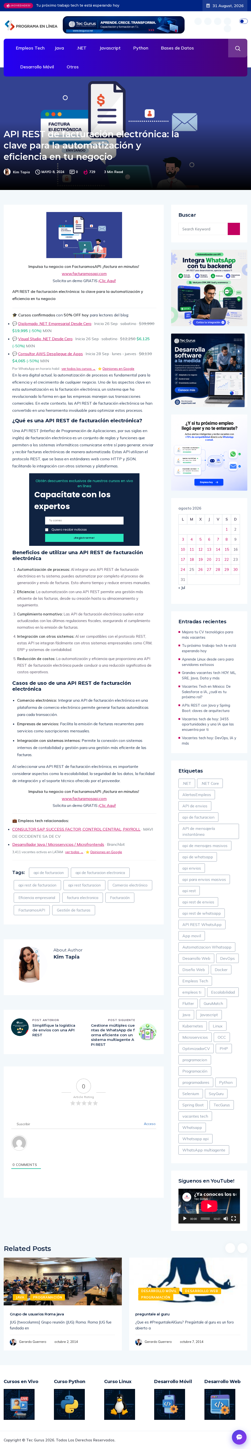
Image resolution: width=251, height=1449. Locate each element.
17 (183, 559)
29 (227, 569)
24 (183, 569)
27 (209, 569)
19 (200, 559)
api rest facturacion (84, 885)
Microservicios (195, 1037)
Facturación (120, 897)
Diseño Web (193, 969)
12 (200, 549)
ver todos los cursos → (79, 369)
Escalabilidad (223, 992)
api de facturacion (49, 872)
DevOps (227, 958)
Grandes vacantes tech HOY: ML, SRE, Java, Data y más (209, 675)
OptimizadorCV (196, 1048)
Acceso (149, 1124)
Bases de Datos (177, 48)
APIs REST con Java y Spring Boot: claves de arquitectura (206, 708)
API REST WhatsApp (202, 924)
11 (191, 549)
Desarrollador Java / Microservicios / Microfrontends (58, 844)
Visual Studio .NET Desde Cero (45, 338)
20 (209, 559)
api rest (189, 890)
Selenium (190, 1093)
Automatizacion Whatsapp (206, 947)
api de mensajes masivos (204, 845)
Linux (218, 1026)
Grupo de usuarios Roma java (37, 1314)
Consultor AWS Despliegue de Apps (50, 353)
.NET (82, 48)
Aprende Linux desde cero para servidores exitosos (81, 5)
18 (191, 559)
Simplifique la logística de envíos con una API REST (53, 1030)
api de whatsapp (197, 856)
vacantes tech (195, 1116)
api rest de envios (198, 901)
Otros (73, 67)
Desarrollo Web (196, 958)
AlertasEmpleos (196, 794)
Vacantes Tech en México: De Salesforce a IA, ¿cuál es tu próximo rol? (206, 692)
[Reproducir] (184, 1218)
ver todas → (74, 852)
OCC (222, 1037)
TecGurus (221, 1104)
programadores (195, 1082)
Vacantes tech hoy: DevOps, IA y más (209, 741)
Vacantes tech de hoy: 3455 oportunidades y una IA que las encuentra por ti (208, 724)
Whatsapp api (195, 1138)
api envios (191, 868)
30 (235, 569)
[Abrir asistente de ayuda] (239, 1437)
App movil (191, 935)
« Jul (181, 587)
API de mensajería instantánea (198, 831)
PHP (224, 1048)
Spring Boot (193, 1104)
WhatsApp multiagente (203, 1150)
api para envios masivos (204, 879)
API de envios (194, 805)
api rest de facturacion (37, 885)
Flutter (188, 1003)
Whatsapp (192, 1127)
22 (227, 559)
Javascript (110, 48)
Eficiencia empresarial (36, 897)
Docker (221, 969)
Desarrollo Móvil (37, 67)
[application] (209, 1206)
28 (218, 569)
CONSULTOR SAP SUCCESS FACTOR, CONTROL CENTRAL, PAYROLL (76, 829)
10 (183, 549)
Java (59, 48)
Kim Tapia (21, 172)
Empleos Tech (30, 48)
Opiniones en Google (118, 369)
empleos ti (191, 992)
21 (218, 559)
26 (200, 569)
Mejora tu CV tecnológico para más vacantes (207, 635)
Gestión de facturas (73, 910)
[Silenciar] (225, 1218)
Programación (194, 1071)
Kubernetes (192, 1026)
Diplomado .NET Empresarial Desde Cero (54, 323)
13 (209, 549)
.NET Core (210, 783)
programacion (194, 1059)
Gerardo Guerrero (32, 1342)
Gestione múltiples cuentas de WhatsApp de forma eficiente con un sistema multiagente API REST (113, 1035)
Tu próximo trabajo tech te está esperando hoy (209, 648)
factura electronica (82, 897)
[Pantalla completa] (233, 1218)
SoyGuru (216, 1093)
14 (218, 549)
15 (227, 549)
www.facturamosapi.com (84, 273)
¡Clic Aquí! (107, 280)
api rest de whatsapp (201, 913)
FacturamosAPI (31, 910)
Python (140, 48)
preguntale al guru (152, 1314)
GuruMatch (213, 1003)
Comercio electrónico (130, 885)
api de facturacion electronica (100, 872)
